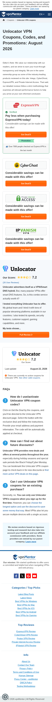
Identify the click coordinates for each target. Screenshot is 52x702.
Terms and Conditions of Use (26, 672)
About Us (26, 661)
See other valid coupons (29, 378)
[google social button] (28, 576)
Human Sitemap (26, 675)
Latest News (26, 598)
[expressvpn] (26, 125)
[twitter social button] (22, 576)
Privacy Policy (26, 668)
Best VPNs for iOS (26, 608)
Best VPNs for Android (26, 612)
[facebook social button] (16, 576)
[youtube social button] (34, 576)
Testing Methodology (26, 686)
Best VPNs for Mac (26, 605)
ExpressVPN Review (26, 631)
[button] (5, 696)
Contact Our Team (26, 665)
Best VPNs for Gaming (26, 615)
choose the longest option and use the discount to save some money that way (24, 507)
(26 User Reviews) (11, 282)
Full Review (25, 335)
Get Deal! (25, 134)
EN (41, 14)
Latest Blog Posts (26, 594)
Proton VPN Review (26, 638)
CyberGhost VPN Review (26, 635)
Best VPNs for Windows (26, 601)
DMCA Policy (26, 682)
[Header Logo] (11, 14)
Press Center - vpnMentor (26, 679)
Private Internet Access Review (26, 642)
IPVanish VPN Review (26, 645)
